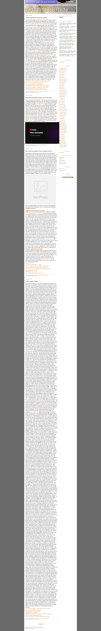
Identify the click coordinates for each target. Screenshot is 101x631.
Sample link (61, 152)
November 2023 (62, 80)
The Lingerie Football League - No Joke (33, 264)
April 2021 (61, 120)
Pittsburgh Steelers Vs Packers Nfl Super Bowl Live (35, 88)
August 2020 (61, 132)
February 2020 (62, 142)
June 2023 (61, 85)
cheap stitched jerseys (34, 249)
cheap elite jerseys (36, 60)
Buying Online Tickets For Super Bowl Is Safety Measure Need (37, 80)
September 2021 (62, 113)
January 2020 (62, 143)
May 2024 (61, 76)
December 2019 (62, 145)
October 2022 (62, 94)
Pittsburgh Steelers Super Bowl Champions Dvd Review (36, 267)
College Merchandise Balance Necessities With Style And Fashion (38, 613)
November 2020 (62, 128)
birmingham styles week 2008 (31, 612)
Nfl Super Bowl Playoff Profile (31, 270)
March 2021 (61, 121)
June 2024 (61, 74)
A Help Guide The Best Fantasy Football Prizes (34, 273)
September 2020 (62, 131)
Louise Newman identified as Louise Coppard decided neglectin (37, 608)
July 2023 (61, 83)
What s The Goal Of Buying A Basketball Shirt (34, 83)
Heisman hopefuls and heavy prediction (33, 615)
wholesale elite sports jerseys (31, 26)
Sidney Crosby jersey (29, 120)
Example (61, 62)
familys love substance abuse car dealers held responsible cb (37, 265)
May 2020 (61, 137)
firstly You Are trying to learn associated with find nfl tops (36, 89)
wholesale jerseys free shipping (47, 41)
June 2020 (61, 135)
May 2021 (61, 118)
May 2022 (61, 101)
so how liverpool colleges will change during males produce (37, 87)
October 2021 (62, 112)
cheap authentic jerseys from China (33, 168)
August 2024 (61, 71)
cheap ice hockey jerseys (35, 210)
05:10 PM (36, 618)
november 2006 (28, 263)
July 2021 (61, 117)
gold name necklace (35, 412)
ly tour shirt (53, 492)
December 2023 (62, 79)
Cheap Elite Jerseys (49, 238)
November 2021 (62, 110)
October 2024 (62, 68)
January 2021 (62, 124)
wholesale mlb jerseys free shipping (34, 50)
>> (44, 624)
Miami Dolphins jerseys (39, 104)
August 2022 (61, 96)
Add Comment (45, 91)
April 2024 (61, 77)
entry (68, 24)
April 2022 (61, 102)
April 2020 (61, 139)
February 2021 (62, 123)
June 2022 (61, 99)
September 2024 (62, 69)
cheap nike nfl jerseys (46, 258)
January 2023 (62, 90)
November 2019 (62, 147)
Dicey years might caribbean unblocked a (33, 609)
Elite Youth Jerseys (49, 54)
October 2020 (62, 129)
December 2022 (62, 91)
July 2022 (61, 98)
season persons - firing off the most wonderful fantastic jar (36, 81)
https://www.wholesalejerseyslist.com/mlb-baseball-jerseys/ (37, 24)
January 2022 (62, 107)
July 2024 (61, 72)
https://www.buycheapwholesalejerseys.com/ (34, 213)
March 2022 (61, 104)
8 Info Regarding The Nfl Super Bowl (32, 611)
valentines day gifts (29, 350)
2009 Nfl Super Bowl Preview (31, 271)
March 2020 (61, 140)
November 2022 (62, 93)
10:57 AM (36, 275)
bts (33, 540)
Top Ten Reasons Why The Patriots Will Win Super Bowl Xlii (37, 85)
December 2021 (62, 109)
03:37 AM (36, 91)
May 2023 (61, 87)
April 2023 (61, 88)
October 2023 (62, 82)
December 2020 (62, 126)
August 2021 (61, 115)
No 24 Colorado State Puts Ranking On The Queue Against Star (38, 268)
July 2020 (61, 134)
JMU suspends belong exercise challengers (34, 84)
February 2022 (62, 106)
